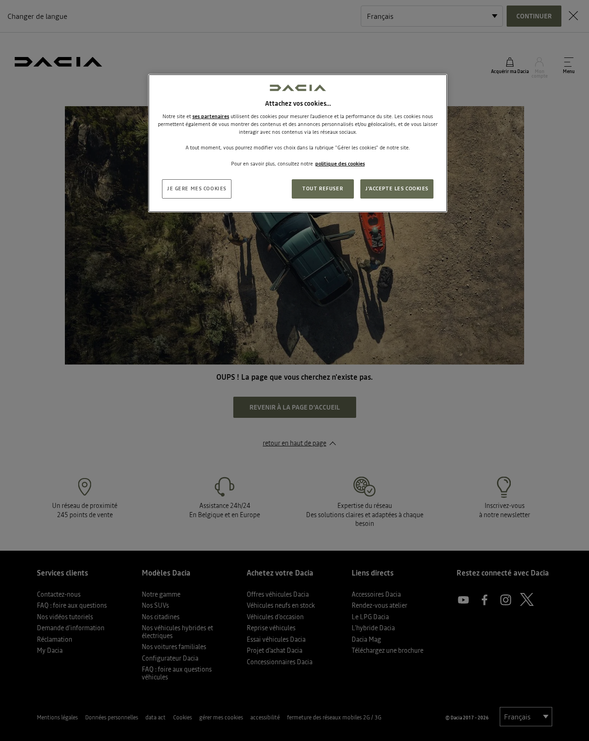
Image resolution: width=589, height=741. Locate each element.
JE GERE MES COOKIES (196, 188)
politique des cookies (340, 163)
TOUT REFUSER (322, 188)
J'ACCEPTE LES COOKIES (396, 188)
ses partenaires (210, 116)
